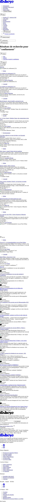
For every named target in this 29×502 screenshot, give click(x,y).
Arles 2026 (5, 18)
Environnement (6, 21)
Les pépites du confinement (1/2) (7, 86)
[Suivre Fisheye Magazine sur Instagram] (4, 447)
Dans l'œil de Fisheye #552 (6, 426)
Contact (5, 493)
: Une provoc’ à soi (7, 257)
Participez (5, 28)
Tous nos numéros (7, 455)
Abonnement (6, 5)
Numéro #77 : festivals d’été (9, 17)
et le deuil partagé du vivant (10, 198)
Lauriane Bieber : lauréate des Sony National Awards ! (13, 385)
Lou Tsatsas (7, 249)
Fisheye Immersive (7, 464)
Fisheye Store (6, 10)
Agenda (5, 27)
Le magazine (6, 471)
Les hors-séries (6, 458)
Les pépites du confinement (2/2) (7, 73)
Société (4, 20)
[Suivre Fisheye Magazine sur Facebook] (4, 445)
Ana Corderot (7, 107)
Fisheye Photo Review (8, 456)
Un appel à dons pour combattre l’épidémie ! (10, 374)
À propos (5, 492)
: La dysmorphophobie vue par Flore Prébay (13, 242)
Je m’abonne (17, 421)
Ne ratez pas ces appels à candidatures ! (9, 364)
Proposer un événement (8, 477)
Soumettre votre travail (8, 7)
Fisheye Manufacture (8, 470)
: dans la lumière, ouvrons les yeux (11, 101)
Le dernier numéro (7, 454)
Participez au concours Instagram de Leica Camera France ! (14, 406)
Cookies (5, 496)
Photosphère (6, 29)
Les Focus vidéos (7, 459)
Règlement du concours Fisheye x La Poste (13, 498)
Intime (4, 23)
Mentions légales (7, 497)
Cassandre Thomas (8, 158)
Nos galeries (6, 466)
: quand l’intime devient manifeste (11, 151)
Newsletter (5, 8)
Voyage (5, 24)
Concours (5, 479)
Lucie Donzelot (8, 222)
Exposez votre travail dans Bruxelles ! (9, 395)
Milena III (6, 143)
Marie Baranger (8, 172)
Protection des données (8, 494)
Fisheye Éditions (7, 467)
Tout (4, 56)
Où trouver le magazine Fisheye (10, 452)
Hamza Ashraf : (7, 165)
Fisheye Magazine (8, 80)
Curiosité (5, 25)
